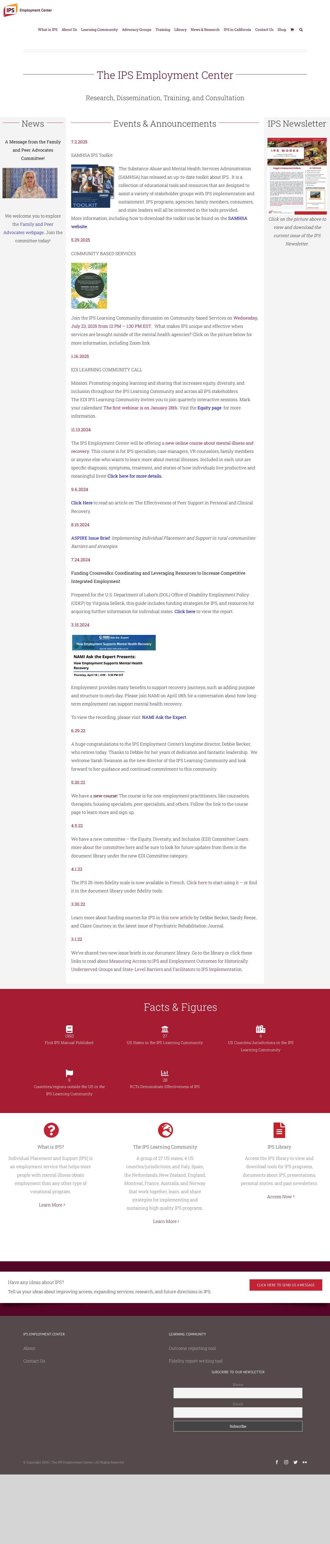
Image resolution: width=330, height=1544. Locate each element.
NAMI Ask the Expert (164, 717)
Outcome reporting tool (192, 1348)
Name (238, 1384)
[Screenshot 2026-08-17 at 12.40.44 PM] (297, 140)
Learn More (50, 1205)
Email (238, 1403)
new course (105, 796)
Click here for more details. (135, 476)
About (29, 1348)
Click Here (82, 503)
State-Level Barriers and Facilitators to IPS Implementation (182, 969)
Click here (185, 611)
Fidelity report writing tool (195, 1361)
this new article (177, 917)
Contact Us (34, 1361)
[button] (301, 29)
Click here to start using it (213, 882)
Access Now (279, 1197)
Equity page (209, 408)
